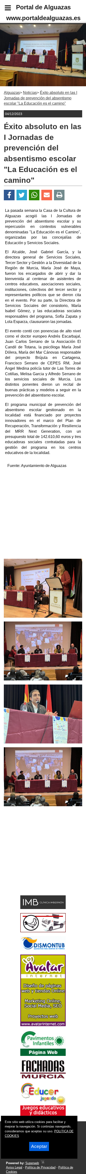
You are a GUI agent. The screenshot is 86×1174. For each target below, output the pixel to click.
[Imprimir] (59, 195)
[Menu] (4, 8)
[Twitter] (21, 195)
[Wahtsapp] (34, 195)
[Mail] (46, 195)
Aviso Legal (14, 1167)
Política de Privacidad (40, 1167)
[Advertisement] (43, 515)
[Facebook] (9, 195)
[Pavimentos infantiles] (43, 1055)
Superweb (32, 1163)
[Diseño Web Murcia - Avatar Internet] (42, 1163)
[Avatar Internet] (43, 1025)
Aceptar (39, 1146)
